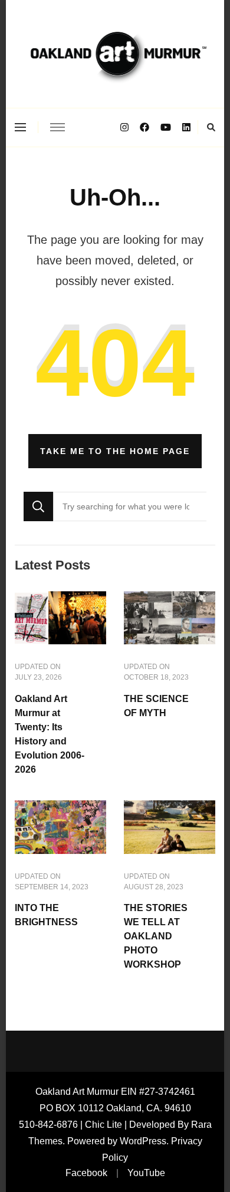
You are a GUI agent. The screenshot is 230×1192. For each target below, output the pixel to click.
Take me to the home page (115, 451)
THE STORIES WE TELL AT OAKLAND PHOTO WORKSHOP (156, 936)
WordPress (143, 1141)
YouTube (146, 1173)
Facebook (86, 1173)
